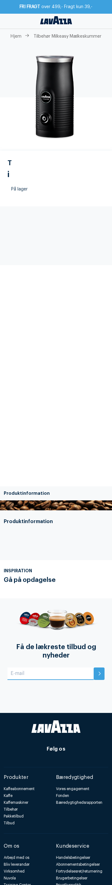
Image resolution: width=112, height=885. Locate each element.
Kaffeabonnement (19, 789)
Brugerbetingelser (71, 878)
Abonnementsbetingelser (78, 864)
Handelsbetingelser (73, 857)
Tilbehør (11, 809)
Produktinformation (27, 493)
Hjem (16, 36)
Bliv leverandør (17, 864)
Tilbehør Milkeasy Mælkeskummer (67, 36)
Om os (12, 846)
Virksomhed (14, 871)
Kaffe (8, 796)
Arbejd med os (16, 857)
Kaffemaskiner (16, 802)
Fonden (62, 796)
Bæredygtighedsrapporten (79, 802)
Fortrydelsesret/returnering (79, 871)
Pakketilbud (14, 816)
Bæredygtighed (74, 777)
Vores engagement (72, 789)
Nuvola (10, 878)
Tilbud (9, 823)
